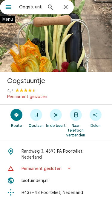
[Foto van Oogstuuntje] (56, 36)
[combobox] (30, 6)
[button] (56, 169)
